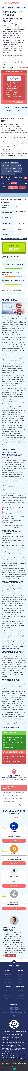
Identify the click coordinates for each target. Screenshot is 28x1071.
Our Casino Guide (20, 1001)
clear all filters (22, 187)
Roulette (20, 982)
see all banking (14, 817)
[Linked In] (3, 955)
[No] (26, 1065)
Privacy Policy (20, 995)
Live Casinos (7, 979)
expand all (5, 783)
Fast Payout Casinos (7, 985)
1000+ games (5, 163)
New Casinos (8, 977)
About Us (20, 990)
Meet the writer (10, 955)
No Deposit (7, 993)
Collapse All (15, 783)
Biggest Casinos (7, 982)
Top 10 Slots (20, 974)
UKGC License (17, 171)
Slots (20, 977)
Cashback (7, 998)
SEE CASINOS (14, 840)
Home (3, 7)
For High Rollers (15, 165)
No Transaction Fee (16, 168)
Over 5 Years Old (6, 171)
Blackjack (20, 979)
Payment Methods (14, 7)
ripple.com (19, 234)
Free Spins (7, 990)
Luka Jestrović (16, 68)
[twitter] (16, 1008)
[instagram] (11, 1008)
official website (14, 658)
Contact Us (20, 993)
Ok (14, 1068)
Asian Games (5, 165)
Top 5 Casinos (7, 974)
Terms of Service (20, 998)
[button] (5, 183)
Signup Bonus (7, 995)
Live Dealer (4, 168)
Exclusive (7, 1001)
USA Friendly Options (7, 174)
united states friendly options (13, 187)
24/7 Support (14, 163)
